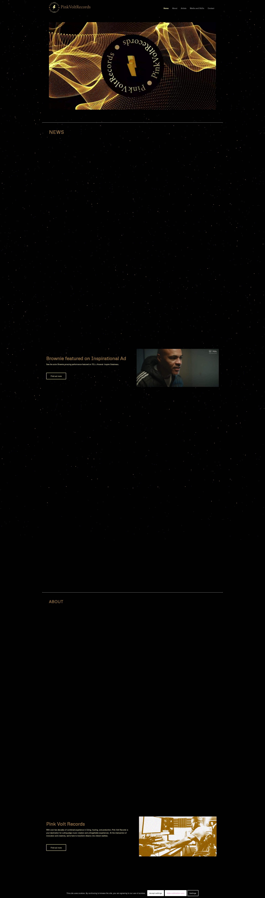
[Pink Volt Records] (69, 8)
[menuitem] (166, 8)
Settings (193, 893)
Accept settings (155, 893)
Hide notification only (175, 893)
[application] (132, 66)
